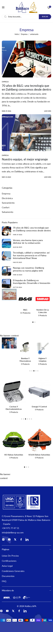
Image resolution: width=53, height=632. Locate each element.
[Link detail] (4, 540)
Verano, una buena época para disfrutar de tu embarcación (28, 241)
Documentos (8, 576)
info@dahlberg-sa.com (13, 532)
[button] (32, 322)
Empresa (24, 34)
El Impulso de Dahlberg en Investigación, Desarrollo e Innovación (31, 281)
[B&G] (25, 299)
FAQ (4, 581)
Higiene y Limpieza (42, 359)
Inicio (17, 34)
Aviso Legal (7, 566)
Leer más (47, 111)
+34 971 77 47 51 (10, 528)
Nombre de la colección (42, 311)
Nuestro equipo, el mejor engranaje (25, 159)
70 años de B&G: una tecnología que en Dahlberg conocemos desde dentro (32, 229)
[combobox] (26, 16)
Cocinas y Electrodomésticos (14, 407)
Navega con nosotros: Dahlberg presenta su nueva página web (28, 269)
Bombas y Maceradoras (25, 359)
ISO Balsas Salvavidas (13, 454)
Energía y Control (39, 406)
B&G (25, 310)
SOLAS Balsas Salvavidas (39, 454)
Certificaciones (9, 560)
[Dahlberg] (26, 7)
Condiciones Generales (13, 571)
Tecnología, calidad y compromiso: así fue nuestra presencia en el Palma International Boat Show (31, 255)
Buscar (45, 17)
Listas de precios (10, 555)
